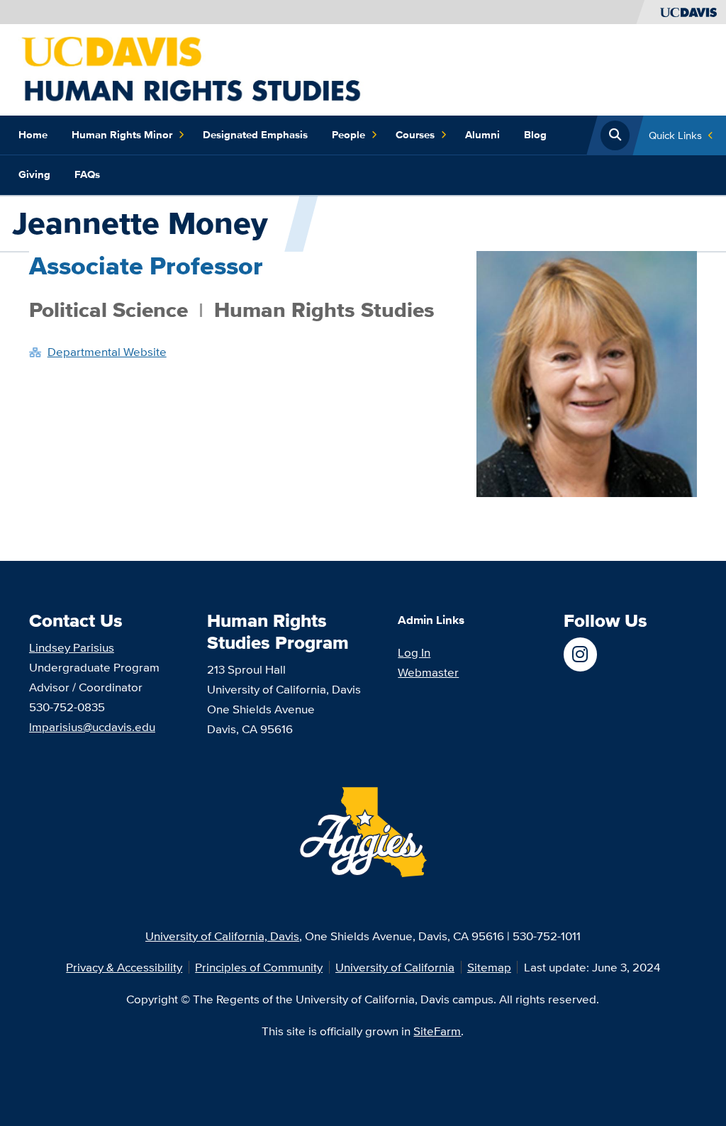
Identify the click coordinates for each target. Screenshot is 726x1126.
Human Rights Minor (122, 135)
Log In (414, 652)
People (348, 135)
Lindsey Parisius (71, 647)
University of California (394, 967)
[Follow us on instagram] (580, 654)
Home (33, 135)
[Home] (215, 68)
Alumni (482, 135)
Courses (415, 135)
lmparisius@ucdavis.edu (92, 726)
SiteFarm (437, 1030)
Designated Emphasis (255, 135)
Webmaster (428, 672)
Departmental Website (107, 351)
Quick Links (675, 135)
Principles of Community (259, 967)
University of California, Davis (222, 935)
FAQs (87, 174)
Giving (34, 174)
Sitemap (489, 967)
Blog (535, 135)
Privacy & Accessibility (124, 967)
